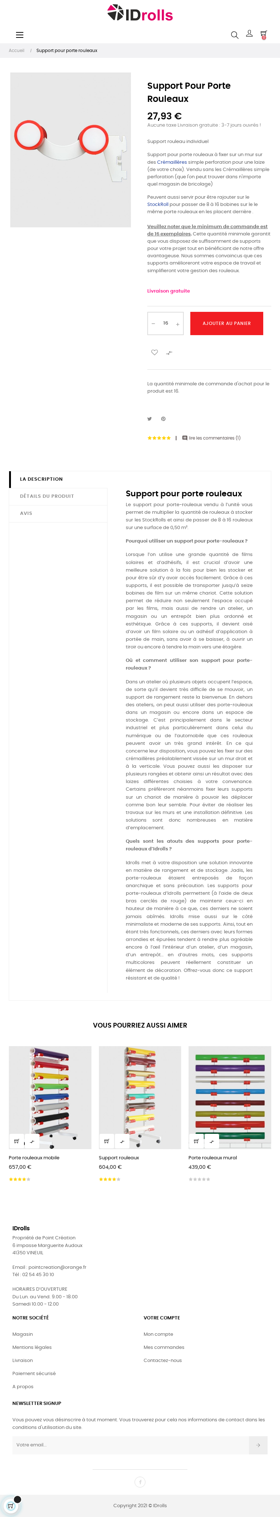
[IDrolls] (140, 12)
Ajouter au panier (227, 323)
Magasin (22, 1334)
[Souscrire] (258, 1445)
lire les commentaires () (211, 438)
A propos (23, 1387)
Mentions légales (32, 1347)
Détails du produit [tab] (47, 496)
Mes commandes (164, 1347)
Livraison (22, 1360)
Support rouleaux (119, 1158)
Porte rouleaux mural (212, 1158)
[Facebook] (140, 1482)
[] (16, 1141)
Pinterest (166, 419)
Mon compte (158, 1334)
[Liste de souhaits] (154, 352)
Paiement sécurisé (34, 1373)
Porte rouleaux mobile (34, 1158)
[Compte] (249, 35)
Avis (26, 513)
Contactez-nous (163, 1360)
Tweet (152, 419)
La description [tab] (41, 479)
